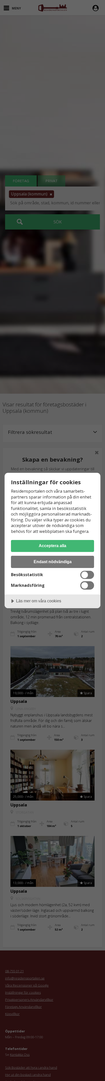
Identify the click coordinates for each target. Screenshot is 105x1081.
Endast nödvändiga (53, 561)
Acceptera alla (52, 545)
